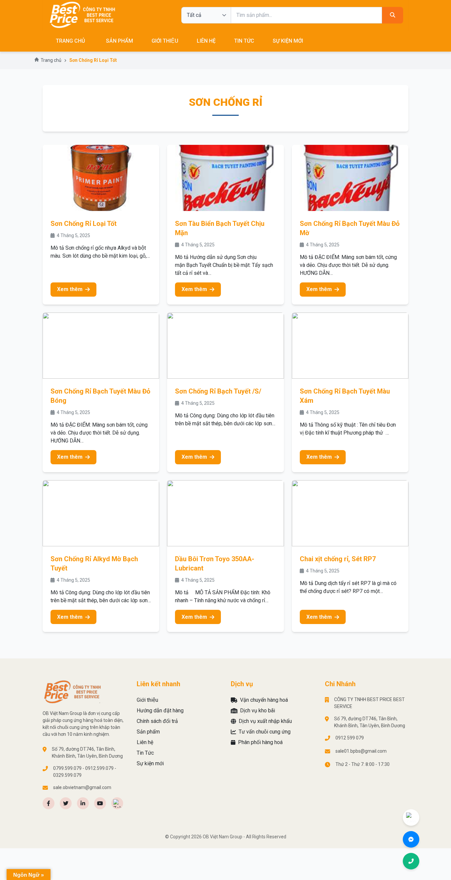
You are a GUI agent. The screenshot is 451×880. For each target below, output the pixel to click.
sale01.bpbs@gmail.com (361, 751)
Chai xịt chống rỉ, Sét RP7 (338, 559)
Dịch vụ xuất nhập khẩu (265, 721)
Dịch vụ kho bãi (257, 710)
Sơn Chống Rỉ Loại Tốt (84, 224)
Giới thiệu (165, 41)
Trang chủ (51, 60)
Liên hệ (206, 41)
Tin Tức (244, 41)
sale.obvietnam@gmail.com (82, 787)
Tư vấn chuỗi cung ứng (265, 732)
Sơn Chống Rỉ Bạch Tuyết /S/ (218, 391)
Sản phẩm (119, 41)
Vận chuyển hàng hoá (264, 700)
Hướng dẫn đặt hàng (160, 710)
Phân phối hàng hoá (260, 742)
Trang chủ (70, 41)
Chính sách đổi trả (157, 721)
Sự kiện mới (288, 41)
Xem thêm (70, 289)
